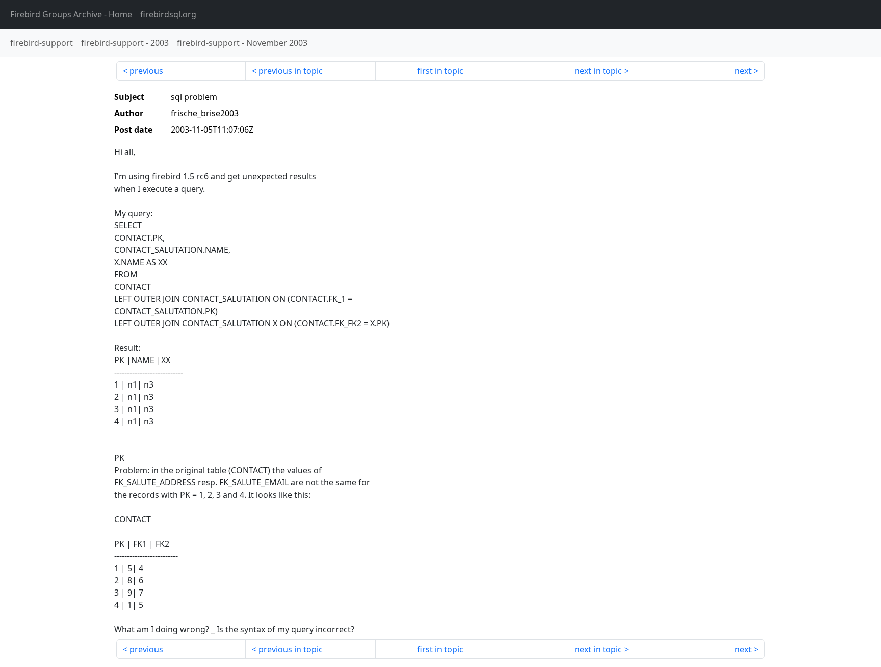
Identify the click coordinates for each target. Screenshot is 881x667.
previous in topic (290, 70)
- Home (71, 14)
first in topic (440, 70)
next (743, 70)
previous (146, 70)
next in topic (598, 70)
